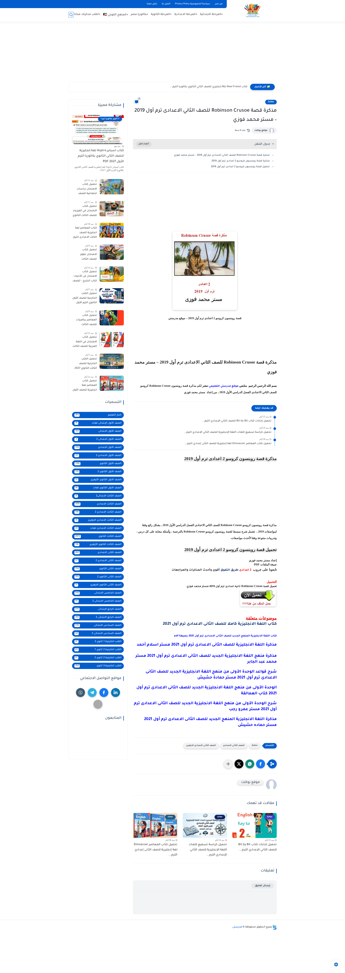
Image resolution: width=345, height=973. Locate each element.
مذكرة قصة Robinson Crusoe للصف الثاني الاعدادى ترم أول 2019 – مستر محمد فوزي (222, 155)
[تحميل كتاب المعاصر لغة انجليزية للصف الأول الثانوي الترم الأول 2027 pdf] (112, 383)
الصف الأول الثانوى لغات (98, 487)
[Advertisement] (172, 54)
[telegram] (92, 692)
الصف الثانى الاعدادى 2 (98, 560)
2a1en (271, 102)
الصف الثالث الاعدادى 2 (98, 512)
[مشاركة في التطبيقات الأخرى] (228, 763)
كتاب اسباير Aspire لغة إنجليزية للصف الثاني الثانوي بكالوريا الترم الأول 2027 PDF (101, 156)
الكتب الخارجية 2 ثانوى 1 (98, 649)
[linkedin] (115, 692)
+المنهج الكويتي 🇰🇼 (115, 14)
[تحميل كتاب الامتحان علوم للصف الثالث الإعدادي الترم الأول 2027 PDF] (112, 252)
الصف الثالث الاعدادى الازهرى (98, 520)
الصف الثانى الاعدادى (234, 745)
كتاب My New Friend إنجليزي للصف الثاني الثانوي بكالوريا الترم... (208, 86)
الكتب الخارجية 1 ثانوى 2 (98, 641)
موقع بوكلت (260, 130)
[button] (260, 763)
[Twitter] (97, 704)
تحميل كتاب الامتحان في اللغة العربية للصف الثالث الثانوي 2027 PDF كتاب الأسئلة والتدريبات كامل (84, 342)
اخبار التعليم (98, 415)
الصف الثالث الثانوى (98, 536)
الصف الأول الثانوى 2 (98, 471)
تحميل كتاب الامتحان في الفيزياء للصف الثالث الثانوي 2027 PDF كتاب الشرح (85, 211)
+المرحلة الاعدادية (185, 14)
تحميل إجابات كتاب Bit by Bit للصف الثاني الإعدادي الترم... (236, 421)
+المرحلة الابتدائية (211, 14)
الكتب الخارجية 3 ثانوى (98, 665)
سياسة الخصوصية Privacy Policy (192, 4)
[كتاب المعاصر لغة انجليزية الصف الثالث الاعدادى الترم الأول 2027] (112, 230)
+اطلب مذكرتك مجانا (87, 14)
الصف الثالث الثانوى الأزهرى (98, 544)
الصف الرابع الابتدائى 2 (98, 617)
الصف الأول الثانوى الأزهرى (98, 479)
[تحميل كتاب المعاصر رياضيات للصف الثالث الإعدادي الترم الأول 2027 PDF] (112, 317)
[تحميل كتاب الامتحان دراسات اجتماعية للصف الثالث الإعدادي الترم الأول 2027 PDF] (112, 186)
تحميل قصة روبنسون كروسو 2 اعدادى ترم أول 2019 (240, 166)
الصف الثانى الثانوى (98, 568)
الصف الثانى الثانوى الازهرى (98, 585)
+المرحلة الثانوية (161, 14)
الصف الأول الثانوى (98, 463)
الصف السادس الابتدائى (98, 625)
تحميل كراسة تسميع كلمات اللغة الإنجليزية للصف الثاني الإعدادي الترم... (227, 432)
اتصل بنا (166, 4)
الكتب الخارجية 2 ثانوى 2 (98, 657)
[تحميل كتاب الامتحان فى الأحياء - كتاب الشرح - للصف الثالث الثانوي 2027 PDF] (112, 274)
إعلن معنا (152, 4)
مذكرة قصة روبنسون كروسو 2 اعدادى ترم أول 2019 (240, 161)
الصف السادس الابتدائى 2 (98, 633)
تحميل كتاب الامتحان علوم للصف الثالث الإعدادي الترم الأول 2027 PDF (85, 255)
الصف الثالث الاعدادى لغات (98, 528)
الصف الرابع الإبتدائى (98, 609)
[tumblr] (80, 692)
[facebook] (103, 692)
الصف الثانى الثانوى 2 (98, 576)
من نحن (219, 4)
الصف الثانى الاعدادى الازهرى (201, 745)
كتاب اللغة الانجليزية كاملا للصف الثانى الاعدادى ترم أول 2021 (220, 624)
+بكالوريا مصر (139, 14)
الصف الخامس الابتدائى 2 (98, 601)
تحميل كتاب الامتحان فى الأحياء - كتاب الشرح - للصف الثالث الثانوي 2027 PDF (85, 277)
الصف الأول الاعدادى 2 (98, 455)
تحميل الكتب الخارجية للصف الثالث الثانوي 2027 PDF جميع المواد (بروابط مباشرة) (86, 364)
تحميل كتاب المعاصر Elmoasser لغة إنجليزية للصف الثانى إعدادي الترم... (227, 443)
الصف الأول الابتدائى (98, 431)
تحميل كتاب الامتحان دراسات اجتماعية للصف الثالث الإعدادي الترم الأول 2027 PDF (85, 189)
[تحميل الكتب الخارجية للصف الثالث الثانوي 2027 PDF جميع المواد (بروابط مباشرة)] (112, 361)
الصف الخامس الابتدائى (98, 593)
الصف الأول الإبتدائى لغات (98, 423)
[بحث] (71, 14)
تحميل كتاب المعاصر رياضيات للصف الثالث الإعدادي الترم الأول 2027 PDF (85, 320)
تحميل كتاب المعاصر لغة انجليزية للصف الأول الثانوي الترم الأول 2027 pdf (84, 386)
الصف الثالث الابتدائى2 (99, 496)
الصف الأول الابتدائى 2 (99, 439)
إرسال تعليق (262, 885)
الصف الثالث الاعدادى (98, 504)
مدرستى (237, 927)
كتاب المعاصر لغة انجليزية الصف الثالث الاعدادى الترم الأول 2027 (85, 233)
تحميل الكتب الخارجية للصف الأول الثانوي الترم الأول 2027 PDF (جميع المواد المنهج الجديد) (84, 298)
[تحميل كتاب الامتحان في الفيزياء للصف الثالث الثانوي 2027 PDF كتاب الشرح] (112, 208)
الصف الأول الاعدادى (98, 447)
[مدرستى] (252, 10)
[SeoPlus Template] (274, 927)
